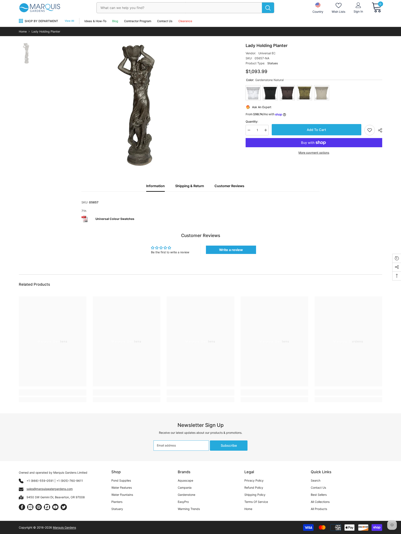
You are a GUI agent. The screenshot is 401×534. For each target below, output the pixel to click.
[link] (52, 392)
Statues (272, 63)
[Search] (185, 8)
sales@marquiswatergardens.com (50, 489)
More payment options (313, 152)
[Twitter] (64, 507)
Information (155, 186)
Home (23, 31)
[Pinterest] (39, 507)
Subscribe (229, 445)
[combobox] (179, 8)
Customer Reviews (229, 186)
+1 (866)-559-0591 (40, 480)
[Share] (378, 130)
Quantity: (252, 121)
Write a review (231, 250)
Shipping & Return (189, 186)
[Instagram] (30, 507)
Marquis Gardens (64, 527)
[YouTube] (55, 507)
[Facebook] (22, 507)
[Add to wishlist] (369, 130)
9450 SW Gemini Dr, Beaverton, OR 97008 (56, 497)
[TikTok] (47, 507)
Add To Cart (315, 130)
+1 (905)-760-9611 (69, 480)
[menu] (21, 21)
